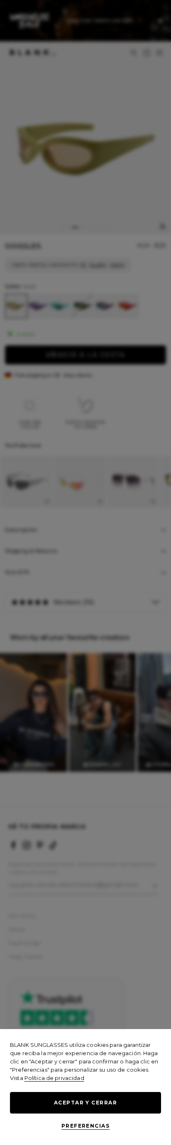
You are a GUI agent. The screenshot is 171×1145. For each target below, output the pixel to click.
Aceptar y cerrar (85, 1102)
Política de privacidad (54, 1078)
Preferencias (85, 1126)
